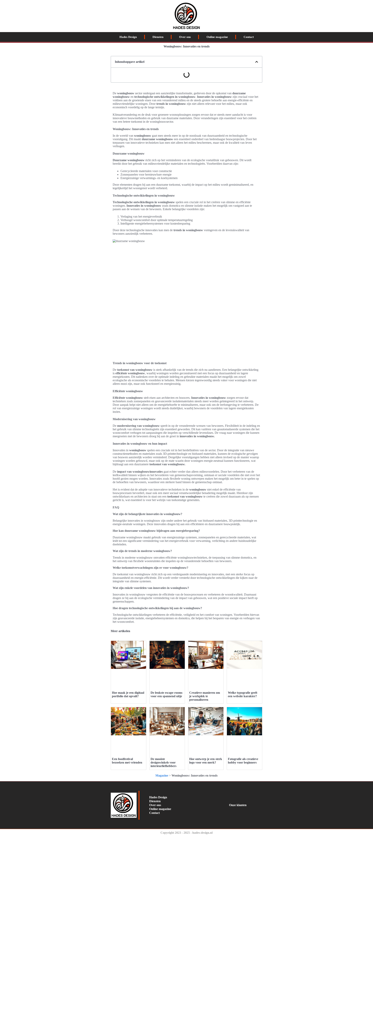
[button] (256, 61)
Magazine (161, 775)
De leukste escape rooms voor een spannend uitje (166, 694)
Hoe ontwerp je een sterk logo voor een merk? (205, 760)
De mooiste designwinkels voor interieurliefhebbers (163, 762)
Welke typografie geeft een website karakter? (242, 694)
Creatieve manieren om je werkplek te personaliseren (204, 696)
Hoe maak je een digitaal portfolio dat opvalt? (128, 694)
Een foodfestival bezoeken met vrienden (127, 760)
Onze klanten (238, 805)
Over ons (185, 36)
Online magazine (217, 36)
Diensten (158, 36)
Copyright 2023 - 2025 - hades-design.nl (186, 832)
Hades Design (128, 36)
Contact (249, 36)
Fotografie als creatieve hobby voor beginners (243, 760)
